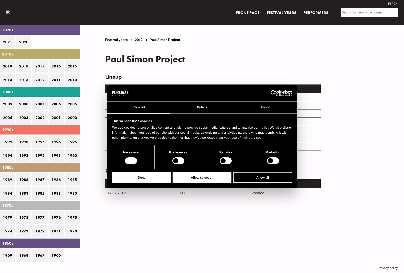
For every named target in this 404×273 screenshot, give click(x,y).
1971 (56, 231)
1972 (40, 231)
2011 (56, 80)
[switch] (178, 160)
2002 (40, 117)
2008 (23, 104)
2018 (23, 66)
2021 (7, 42)
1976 (56, 217)
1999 (7, 142)
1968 (23, 255)
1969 (7, 255)
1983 (23, 193)
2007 (40, 104)
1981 (56, 193)
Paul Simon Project (165, 40)
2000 (72, 117)
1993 (23, 155)
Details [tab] (202, 107)
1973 (23, 231)
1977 (40, 217)
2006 (56, 104)
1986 (56, 179)
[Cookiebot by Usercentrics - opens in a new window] (273, 93)
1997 (40, 142)
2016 (56, 66)
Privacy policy (388, 268)
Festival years (116, 40)
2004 (7, 117)
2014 (7, 80)
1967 (40, 255)
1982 (40, 193)
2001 (56, 117)
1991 (56, 155)
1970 (72, 231)
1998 (23, 142)
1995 (72, 142)
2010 (72, 80)
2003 (23, 117)
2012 (40, 80)
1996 (56, 142)
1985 (72, 179)
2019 (7, 66)
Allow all (262, 177)
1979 (7, 217)
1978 (23, 217)
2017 (40, 66)
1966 (56, 255)
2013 (23, 80)
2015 (72, 66)
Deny (141, 177)
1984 (7, 193)
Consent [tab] (139, 107)
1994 (7, 155)
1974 (7, 231)
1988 (23, 179)
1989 (7, 179)
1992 (40, 155)
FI (389, 4)
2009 (7, 104)
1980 (72, 193)
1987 (40, 179)
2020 (23, 42)
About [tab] (265, 107)
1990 (72, 155)
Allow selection (202, 177)
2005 (72, 104)
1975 (72, 217)
